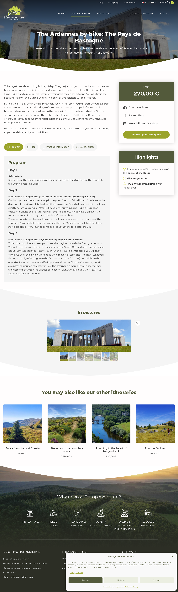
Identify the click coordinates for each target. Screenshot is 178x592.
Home (61, 13)
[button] (172, 556)
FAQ (101, 3)
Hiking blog (113, 3)
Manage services (76, 573)
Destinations (79, 13)
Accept (85, 580)
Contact (165, 13)
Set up (156, 580)
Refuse (121, 580)
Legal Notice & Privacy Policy (126, 587)
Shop (120, 13)
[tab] (13, 147)
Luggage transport (140, 13)
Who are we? (130, 3)
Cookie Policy (108, 587)
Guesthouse (103, 13)
